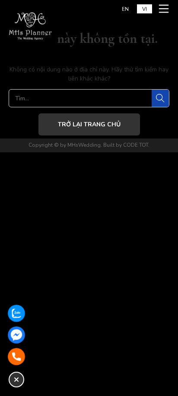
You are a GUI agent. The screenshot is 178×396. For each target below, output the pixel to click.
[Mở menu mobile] (165, 8)
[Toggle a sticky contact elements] (16, 379)
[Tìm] (160, 98)
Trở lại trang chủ (89, 124)
